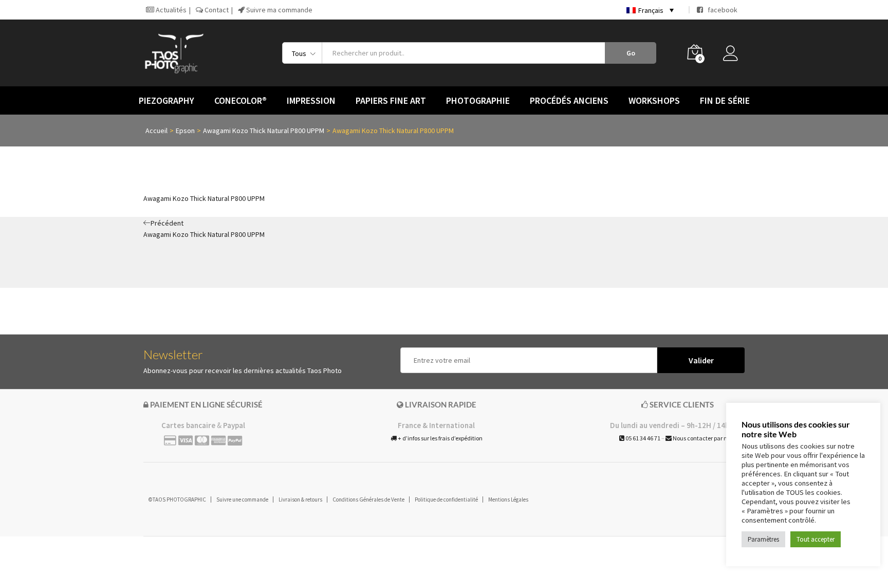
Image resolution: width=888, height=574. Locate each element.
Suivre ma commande (278, 9)
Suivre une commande (242, 499)
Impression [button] (311, 100)
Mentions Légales (508, 499)
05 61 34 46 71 (642, 438)
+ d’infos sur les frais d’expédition (440, 438)
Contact (216, 9)
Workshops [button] (654, 100)
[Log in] (734, 56)
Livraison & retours (300, 499)
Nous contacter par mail (704, 438)
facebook (720, 9)
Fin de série (725, 100)
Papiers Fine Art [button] (391, 100)
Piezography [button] (166, 100)
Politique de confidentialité (446, 499)
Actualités (170, 9)
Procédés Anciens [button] (569, 100)
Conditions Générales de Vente (368, 499)
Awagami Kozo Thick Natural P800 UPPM (204, 198)
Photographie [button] (478, 100)
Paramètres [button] (763, 539)
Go (630, 53)
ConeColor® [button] (240, 100)
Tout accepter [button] (816, 539)
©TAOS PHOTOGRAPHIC (177, 499)
